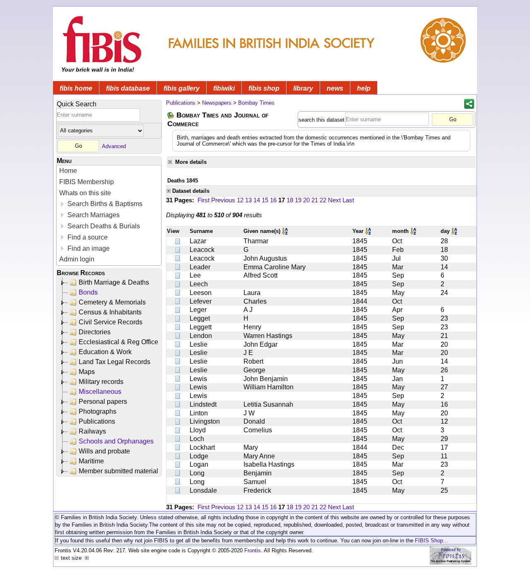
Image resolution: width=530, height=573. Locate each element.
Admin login (76, 259)
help (364, 88)
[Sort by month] (414, 231)
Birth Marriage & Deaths (114, 282)
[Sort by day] (455, 231)
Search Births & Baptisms (104, 203)
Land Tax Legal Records (114, 361)
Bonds (88, 292)
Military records (101, 381)
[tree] (109, 377)
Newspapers (216, 103)
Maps (87, 371)
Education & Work (105, 351)
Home (68, 170)
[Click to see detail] (178, 241)
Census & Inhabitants (110, 312)
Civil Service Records (110, 322)
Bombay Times (256, 103)
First (204, 200)
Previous (223, 200)
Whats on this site (85, 193)
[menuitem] (109, 171)
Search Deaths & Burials (103, 226)
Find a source (87, 237)
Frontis (252, 550)
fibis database (128, 88)
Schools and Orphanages (116, 441)
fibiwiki (224, 88)
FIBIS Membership (86, 181)
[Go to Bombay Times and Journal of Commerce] (171, 115)
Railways (92, 431)
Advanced (114, 146)
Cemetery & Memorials (112, 302)
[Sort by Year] (369, 231)
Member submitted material (118, 471)
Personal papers (103, 401)
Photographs (97, 411)
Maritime (91, 461)
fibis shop (263, 88)
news (335, 88)
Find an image (88, 248)
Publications (97, 421)
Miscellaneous (100, 391)
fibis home (76, 88)
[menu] (108, 215)
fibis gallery (182, 88)
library (303, 88)
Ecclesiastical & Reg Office (118, 341)
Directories (95, 332)
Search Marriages (93, 214)
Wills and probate (104, 451)
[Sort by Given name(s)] (285, 231)
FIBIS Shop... (431, 540)
